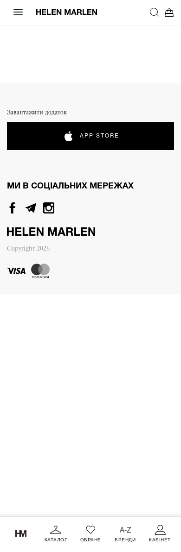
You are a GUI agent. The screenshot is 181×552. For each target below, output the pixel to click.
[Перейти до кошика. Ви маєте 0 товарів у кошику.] (169, 12)
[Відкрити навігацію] (18, 12)
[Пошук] (154, 12)
